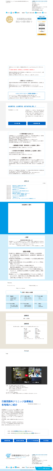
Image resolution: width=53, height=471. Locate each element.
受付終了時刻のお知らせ (16, 192)
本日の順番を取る (42, 34)
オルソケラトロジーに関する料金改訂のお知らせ (20, 190)
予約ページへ (42, 18)
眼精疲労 (25, 336)
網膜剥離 (25, 333)
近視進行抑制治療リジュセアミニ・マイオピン (26, 215)
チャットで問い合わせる (44, 468)
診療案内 (18, 12)
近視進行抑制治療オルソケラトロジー (26, 209)
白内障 (40, 305)
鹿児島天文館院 (19, 440)
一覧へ (44, 183)
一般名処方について (15, 197)
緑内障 (36, 328)
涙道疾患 (36, 336)
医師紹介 (23, 12)
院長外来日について (15, 189)
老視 (11, 305)
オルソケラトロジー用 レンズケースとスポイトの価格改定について (24, 198)
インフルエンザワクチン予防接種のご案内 (19, 194)
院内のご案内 (39, 12)
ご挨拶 (13, 12)
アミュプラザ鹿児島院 (32, 440)
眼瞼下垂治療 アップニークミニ (26, 228)
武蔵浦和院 (35, 123)
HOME (9, 12)
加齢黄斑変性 (41, 306)
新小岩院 (16, 123)
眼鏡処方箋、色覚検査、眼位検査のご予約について (21, 193)
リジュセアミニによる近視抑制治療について (19, 188)
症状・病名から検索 (30, 12)
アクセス (45, 12)
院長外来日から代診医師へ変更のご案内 (19, 185)
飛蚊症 (17, 305)
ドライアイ (37, 334)
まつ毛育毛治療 (26, 222)
